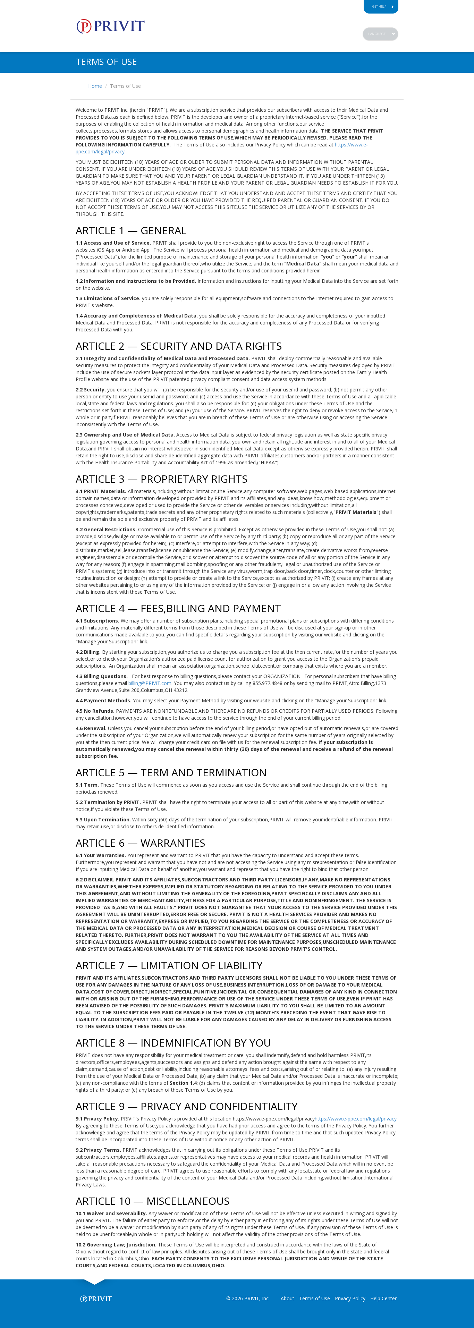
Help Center (383, 1298)
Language (377, 34)
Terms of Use (314, 1298)
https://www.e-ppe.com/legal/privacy (356, 1118)
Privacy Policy (350, 1298)
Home (95, 86)
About (287, 1298)
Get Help (379, 6)
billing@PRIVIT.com (149, 683)
